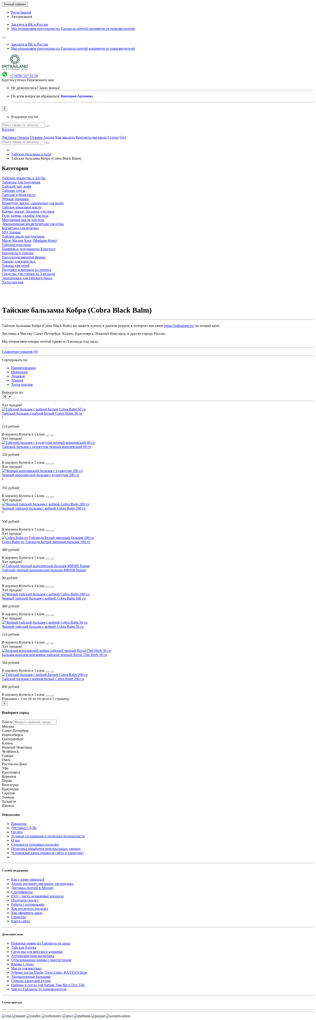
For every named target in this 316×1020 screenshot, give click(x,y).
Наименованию (23, 368)
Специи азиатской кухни (31, 981)
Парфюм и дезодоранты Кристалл (29, 249)
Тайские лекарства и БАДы (23, 178)
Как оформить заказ (26, 913)
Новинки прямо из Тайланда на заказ (40, 943)
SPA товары (11, 232)
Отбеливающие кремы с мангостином (41, 960)
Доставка (9, 137)
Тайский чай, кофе (16, 186)
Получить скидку (25, 900)
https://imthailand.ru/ (179, 326)
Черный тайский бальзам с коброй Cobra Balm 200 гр (44, 508)
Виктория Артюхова (77, 96)
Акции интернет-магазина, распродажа (42, 884)
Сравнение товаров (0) (20, 352)
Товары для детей (16, 265)
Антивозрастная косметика (32, 956)
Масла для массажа (26, 968)
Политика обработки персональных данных (46, 849)
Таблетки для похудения (21, 182)
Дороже (17, 380)
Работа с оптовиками (27, 904)
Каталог (8, 129)
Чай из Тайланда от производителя (38, 989)
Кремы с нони (22, 964)
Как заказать (65, 137)
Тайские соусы (13, 191)
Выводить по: (13, 392)
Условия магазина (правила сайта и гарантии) (47, 853)
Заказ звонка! (35, 88)
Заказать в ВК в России (29, 24)
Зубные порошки (15, 199)
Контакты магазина (91, 137)
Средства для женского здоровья (36, 952)
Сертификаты (22, 892)
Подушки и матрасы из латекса (26, 270)
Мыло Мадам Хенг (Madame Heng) (29, 241)
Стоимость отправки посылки (35, 844)
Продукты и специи (18, 253)
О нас (15, 840)
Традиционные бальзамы (31, 977)
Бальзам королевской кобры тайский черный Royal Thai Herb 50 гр (54, 655)
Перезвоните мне (40, 80)
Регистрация (21, 12)
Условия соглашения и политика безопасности (48, 836)
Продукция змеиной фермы (24, 257)
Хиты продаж (13, 282)
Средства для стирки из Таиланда (28, 274)
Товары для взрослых (19, 261)
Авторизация (21, 17)
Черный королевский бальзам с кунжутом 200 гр (40, 475)
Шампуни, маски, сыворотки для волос (33, 203)
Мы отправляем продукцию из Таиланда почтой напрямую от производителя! (73, 29)
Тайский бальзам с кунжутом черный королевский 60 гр (46, 447)
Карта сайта (20, 921)
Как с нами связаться (27, 879)
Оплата (23, 137)
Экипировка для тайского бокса (27, 278)
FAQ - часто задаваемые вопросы (37, 896)
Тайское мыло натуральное (23, 236)
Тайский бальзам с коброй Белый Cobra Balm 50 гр (42, 413)
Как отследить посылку (29, 909)
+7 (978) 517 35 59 (23, 76)
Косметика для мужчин (20, 228)
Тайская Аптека (23, 947)
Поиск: (7, 722)
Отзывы (36, 137)
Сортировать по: (15, 360)
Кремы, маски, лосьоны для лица (28, 211)
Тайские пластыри (16, 245)
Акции (48, 137)
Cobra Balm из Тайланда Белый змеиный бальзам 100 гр (46, 542)
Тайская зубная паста (18, 195)
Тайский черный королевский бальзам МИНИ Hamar (44, 570)
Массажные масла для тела (23, 220)
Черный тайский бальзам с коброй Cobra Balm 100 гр (44, 598)
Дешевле (18, 376)
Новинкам (19, 372)
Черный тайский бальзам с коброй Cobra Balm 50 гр (43, 626)
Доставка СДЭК (24, 828)
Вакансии (19, 824)
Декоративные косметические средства (33, 224)
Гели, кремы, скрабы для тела (25, 216)
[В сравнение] (52, 435)
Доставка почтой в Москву (32, 888)
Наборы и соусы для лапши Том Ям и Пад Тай (47, 985)
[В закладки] (47, 435)
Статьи (113, 137)
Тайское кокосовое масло (21, 207)
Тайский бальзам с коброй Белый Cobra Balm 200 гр (43, 679)
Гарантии (18, 917)
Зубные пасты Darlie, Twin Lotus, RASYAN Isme (49, 972)
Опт (123, 137)
